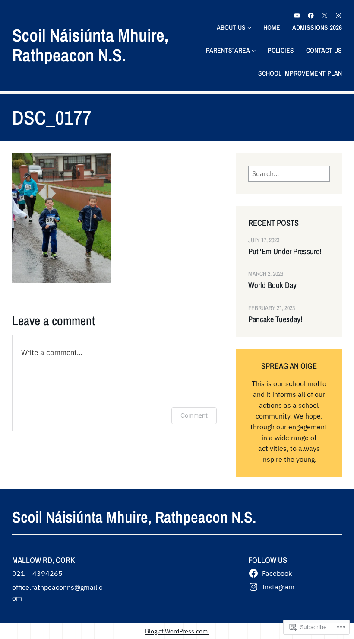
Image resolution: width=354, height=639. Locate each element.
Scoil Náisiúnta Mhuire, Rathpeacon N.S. (90, 45)
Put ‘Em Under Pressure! (284, 251)
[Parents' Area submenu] (254, 50)
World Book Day (272, 285)
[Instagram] (338, 15)
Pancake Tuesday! (275, 319)
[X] (324, 15)
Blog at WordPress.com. (177, 631)
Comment (194, 415)
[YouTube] (297, 15)
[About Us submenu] (249, 27)
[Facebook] (310, 15)
